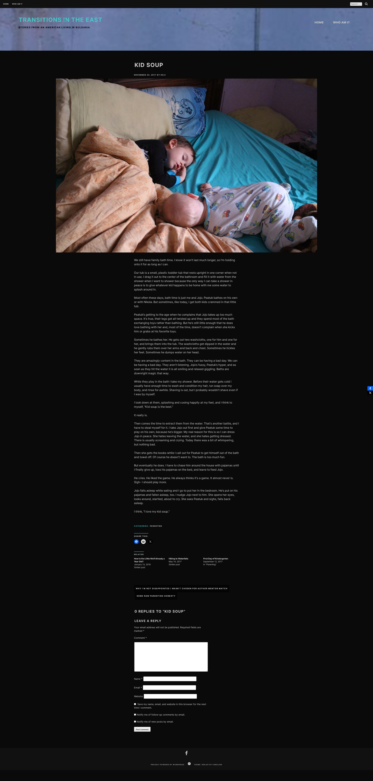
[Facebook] (370, 388)
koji (163, 75)
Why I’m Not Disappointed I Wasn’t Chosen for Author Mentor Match (182, 588)
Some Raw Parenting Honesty (156, 596)
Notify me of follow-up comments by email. (161, 714)
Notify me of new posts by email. (155, 721)
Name (138, 678)
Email (138, 687)
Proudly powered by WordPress (167, 764)
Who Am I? (17, 4)
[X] (370, 393)
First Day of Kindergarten (215, 558)
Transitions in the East (60, 19)
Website (138, 696)
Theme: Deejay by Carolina (208, 764)
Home (6, 4)
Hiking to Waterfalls (178, 558)
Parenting (156, 526)
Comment (140, 637)
